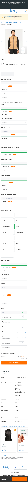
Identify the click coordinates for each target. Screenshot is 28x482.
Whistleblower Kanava (14, 472)
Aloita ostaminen (14, 362)
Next (26, 42)
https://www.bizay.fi (7, 16)
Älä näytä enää (14, 6)
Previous (2, 42)
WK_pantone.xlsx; (19, 421)
